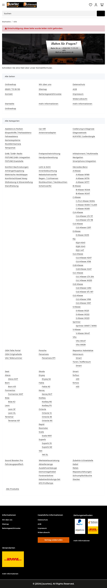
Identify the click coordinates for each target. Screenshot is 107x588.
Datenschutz (79, 84)
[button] (96, 4)
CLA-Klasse (78, 212)
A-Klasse (77, 171)
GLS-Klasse (78, 295)
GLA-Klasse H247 (84, 258)
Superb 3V (47, 443)
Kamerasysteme (12, 140)
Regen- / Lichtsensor (48, 178)
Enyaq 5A (46, 379)
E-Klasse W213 (82, 235)
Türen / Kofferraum (82, 362)
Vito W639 (81, 344)
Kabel (75, 464)
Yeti (40, 451)
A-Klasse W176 (82, 178)
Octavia (42, 409)
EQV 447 (80, 250)
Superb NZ (47, 447)
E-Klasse (77, 231)
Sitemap (43, 89)
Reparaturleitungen (82, 472)
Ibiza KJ (11, 402)
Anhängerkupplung (14, 171)
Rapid (41, 424)
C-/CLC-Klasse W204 (85, 201)
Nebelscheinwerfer (48, 174)
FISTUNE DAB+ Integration (17, 157)
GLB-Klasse (78, 265)
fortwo (76, 383)
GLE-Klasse (78, 284)
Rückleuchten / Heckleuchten (53, 182)
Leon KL (12, 413)
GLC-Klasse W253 (84, 280)
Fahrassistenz (11, 136)
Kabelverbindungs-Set (49, 479)
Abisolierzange (46, 464)
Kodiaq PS (47, 405)
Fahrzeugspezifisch (14, 464)
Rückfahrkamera (13, 144)
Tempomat (10, 148)
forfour (76, 375)
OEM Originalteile (13, 354)
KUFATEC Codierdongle (84, 136)
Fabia (41, 383)
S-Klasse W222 (82, 314)
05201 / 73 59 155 (12, 89)
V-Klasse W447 (83, 333)
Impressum (78, 94)
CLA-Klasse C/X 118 (84, 220)
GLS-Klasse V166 (83, 299)
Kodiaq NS (47, 402)
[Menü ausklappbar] (3, 5)
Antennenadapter (47, 132)
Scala (41, 432)
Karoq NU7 (47, 394)
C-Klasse (77, 197)
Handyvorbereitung (48, 157)
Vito (74, 337)
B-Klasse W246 (83, 190)
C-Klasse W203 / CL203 (86, 205)
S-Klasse (77, 307)
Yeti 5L (45, 454)
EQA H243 (80, 242)
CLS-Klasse (78, 224)
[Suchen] (101, 13)
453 (77, 379)
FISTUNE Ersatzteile (14, 161)
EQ (74, 239)
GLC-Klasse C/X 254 (85, 276)
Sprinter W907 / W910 (86, 326)
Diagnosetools (79, 132)
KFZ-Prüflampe (46, 483)
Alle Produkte (12, 489)
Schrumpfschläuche (82, 475)
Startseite (9, 104)
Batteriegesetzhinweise (50, 94)
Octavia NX (47, 420)
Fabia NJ (46, 386)
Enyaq (42, 375)
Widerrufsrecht (80, 99)
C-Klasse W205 (83, 208)
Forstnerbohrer (46, 475)
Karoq (41, 390)
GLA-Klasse (78, 254)
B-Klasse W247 (83, 193)
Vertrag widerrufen (53, 540)
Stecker (76, 479)
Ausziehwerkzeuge (48, 468)
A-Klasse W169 (82, 174)
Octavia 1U (47, 413)
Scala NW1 (47, 436)
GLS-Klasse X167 (83, 303)
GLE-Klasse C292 (83, 288)
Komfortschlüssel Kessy (16, 178)
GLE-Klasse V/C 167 (84, 292)
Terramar (9, 417)
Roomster (43, 428)
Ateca (7, 375)
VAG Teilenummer (13, 358)
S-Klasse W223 (82, 318)
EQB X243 (80, 246)
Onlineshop (10, 84)
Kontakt (9, 94)
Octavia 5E (47, 417)
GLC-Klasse (78, 273)
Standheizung (12, 186)
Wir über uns (45, 84)
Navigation (78, 157)
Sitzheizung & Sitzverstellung (19, 182)
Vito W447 (81, 341)
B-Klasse (77, 186)
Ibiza (7, 398)
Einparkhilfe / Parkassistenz (18, 132)
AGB (75, 89)
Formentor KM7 (15, 394)
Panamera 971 (48, 358)
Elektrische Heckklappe (16, 174)
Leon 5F (12, 409)
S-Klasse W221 (82, 310)
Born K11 (12, 386)
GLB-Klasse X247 (84, 269)
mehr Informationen (48, 104)
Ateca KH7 (13, 379)
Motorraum (78, 354)
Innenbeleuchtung (48, 171)
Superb (42, 439)
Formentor (10, 390)
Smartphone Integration (84, 161)
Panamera (44, 354)
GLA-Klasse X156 (83, 261)
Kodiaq (42, 398)
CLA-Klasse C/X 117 (84, 216)
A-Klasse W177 (82, 182)
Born (7, 383)
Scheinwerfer (45, 186)
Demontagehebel (47, 472)
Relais (75, 468)
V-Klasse (77, 329)
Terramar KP (14, 420)
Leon (7, 405)
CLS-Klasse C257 (83, 227)
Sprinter (77, 322)
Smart (79, 358)
